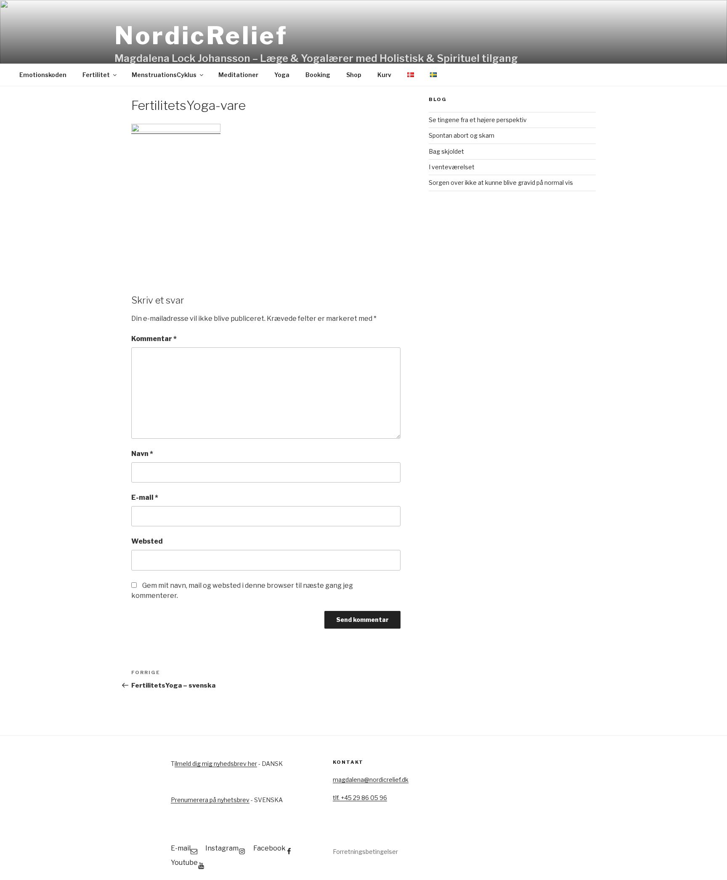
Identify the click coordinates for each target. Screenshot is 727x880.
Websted (147, 541)
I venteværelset (452, 167)
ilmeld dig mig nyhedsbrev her (216, 763)
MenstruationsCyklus (164, 74)
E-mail (144, 497)
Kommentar (154, 339)
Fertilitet (96, 74)
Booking (317, 74)
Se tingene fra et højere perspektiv (478, 119)
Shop (353, 74)
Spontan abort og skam (461, 135)
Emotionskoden (42, 74)
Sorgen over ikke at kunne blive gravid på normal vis (501, 182)
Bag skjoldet (446, 151)
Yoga (281, 74)
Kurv (384, 74)
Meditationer (238, 74)
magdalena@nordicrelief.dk (371, 779)
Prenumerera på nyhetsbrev (210, 799)
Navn (142, 454)
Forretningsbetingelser (365, 851)
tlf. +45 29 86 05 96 (360, 797)
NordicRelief (201, 35)
